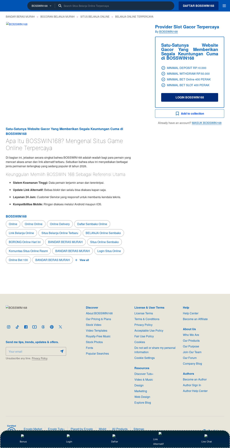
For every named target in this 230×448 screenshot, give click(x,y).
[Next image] (140, 69)
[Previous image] (13, 69)
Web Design (142, 397)
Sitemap (139, 429)
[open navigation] (224, 5)
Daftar (114, 441)
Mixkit (102, 429)
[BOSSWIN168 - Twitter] (60, 327)
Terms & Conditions (146, 319)
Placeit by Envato (82, 429)
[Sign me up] (62, 351)
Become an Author (195, 379)
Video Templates (96, 330)
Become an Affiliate (195, 319)
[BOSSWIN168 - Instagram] (8, 327)
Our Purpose (191, 346)
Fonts (89, 348)
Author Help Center (195, 391)
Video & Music (143, 379)
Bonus (23, 441)
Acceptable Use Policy (148, 330)
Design (139, 385)
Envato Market (33, 429)
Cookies (139, 342)
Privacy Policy (39, 358)
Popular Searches (97, 353)
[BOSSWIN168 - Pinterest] (51, 327)
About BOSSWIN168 (99, 313)
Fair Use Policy (144, 336)
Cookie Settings (144, 358)
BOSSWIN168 (168, 31)
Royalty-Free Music (98, 336)
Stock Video (93, 325)
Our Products (191, 340)
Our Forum (190, 358)
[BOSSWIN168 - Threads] (43, 327)
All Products (120, 429)
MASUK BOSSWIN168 (206, 123)
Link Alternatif (158, 441)
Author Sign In (192, 385)
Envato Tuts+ (56, 429)
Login (69, 441)
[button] (77, 69)
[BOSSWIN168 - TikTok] (17, 327)
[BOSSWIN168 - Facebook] (26, 327)
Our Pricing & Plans (98, 319)
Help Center (190, 313)
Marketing (140, 391)
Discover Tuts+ (143, 374)
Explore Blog (142, 402)
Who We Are (191, 335)
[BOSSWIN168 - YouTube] (34, 327)
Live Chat (206, 441)
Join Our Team (192, 352)
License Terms (143, 313)
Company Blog (192, 363)
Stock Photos (94, 342)
